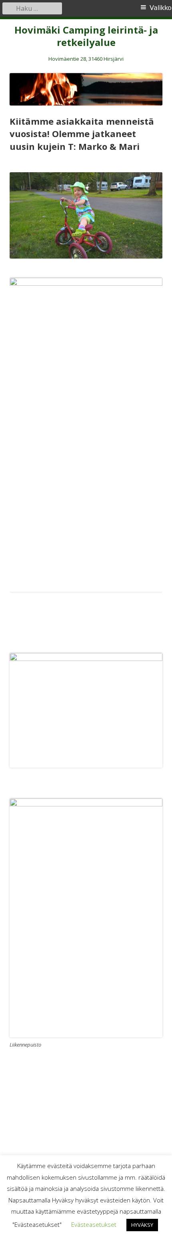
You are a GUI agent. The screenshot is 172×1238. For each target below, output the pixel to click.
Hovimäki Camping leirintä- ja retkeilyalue (86, 36)
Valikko (161, 8)
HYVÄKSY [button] (142, 1224)
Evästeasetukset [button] (93, 1224)
